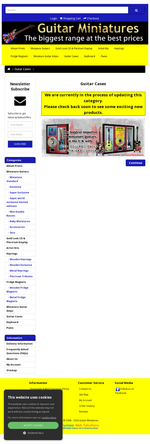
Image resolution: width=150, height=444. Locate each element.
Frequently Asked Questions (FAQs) (17, 351)
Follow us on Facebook (124, 391)
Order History (87, 406)
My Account (13, 364)
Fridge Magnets (19, 56)
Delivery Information (19, 343)
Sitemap (11, 370)
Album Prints (18, 48)
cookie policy (49, 417)
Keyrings (119, 48)
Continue (135, 163)
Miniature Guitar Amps (46, 56)
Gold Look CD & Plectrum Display (73, 48)
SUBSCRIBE (20, 144)
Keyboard (89, 56)
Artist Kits (103, 48)
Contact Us (85, 389)
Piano (104, 56)
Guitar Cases (71, 56)
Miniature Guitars (40, 48)
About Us (12, 359)
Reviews (83, 411)
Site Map (83, 394)
